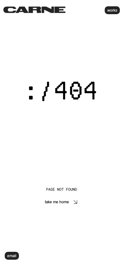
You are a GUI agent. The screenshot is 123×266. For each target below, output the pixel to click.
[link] (34, 9)
